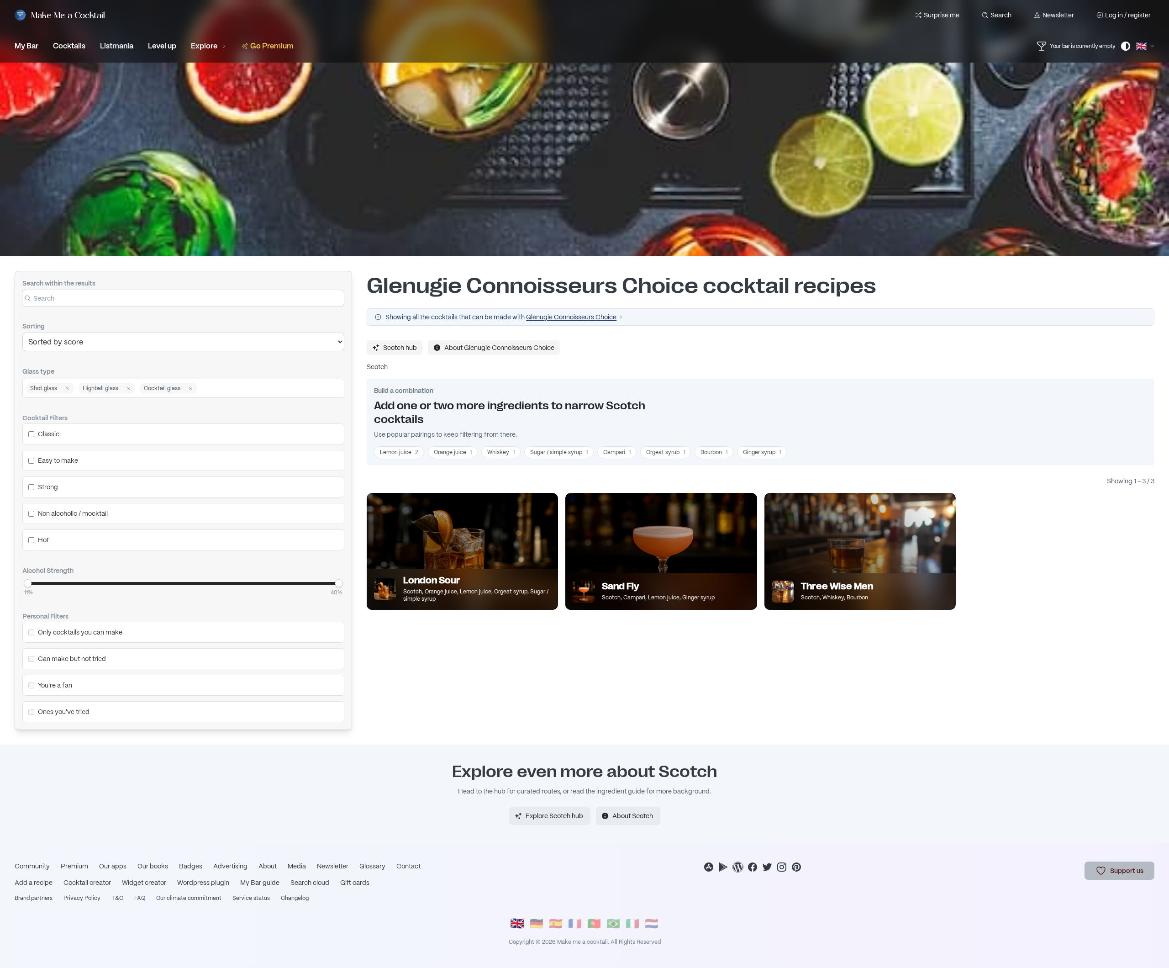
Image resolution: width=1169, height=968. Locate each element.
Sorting (33, 326)
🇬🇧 (517, 923)
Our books (152, 866)
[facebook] (752, 867)
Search (1000, 15)
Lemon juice (399, 452)
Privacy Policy (81, 898)
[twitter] (767, 867)
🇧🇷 (613, 923)
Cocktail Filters (45, 418)
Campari (617, 452)
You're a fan (55, 685)
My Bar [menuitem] (26, 46)
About (267, 866)
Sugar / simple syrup (559, 452)
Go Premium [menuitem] (272, 46)
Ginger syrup (762, 452)
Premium (74, 866)
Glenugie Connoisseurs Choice (571, 317)
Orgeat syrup (665, 452)
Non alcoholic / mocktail (73, 513)
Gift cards (354, 882)
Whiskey (501, 452)
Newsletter (1058, 15)
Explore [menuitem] (204, 46)
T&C (117, 898)
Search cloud (309, 882)
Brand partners (34, 898)
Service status (251, 898)
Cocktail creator (87, 882)
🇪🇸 (556, 923)
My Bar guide (259, 882)
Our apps (112, 866)
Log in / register (1128, 15)
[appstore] (708, 867)
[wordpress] (737, 867)
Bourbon (713, 452)
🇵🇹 (594, 923)
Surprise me (941, 15)
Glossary (372, 866)
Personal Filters (45, 616)
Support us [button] (1126, 871)
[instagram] (781, 867)
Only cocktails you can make (80, 632)
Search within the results (58, 283)
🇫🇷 (575, 923)
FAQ (139, 898)
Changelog (295, 898)
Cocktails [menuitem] (69, 46)
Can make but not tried (72, 659)
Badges (190, 866)
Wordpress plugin (203, 882)
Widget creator (144, 882)
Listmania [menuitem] (116, 46)
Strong (48, 487)
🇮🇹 (632, 923)
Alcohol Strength (48, 570)
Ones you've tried (64, 712)
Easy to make (58, 460)
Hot (43, 540)
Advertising (230, 866)
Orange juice (453, 452)
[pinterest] (796, 867)
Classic (48, 434)
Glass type (38, 371)
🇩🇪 (536, 923)
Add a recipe (34, 882)
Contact (408, 866)
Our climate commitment (188, 898)
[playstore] (723, 867)
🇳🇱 (651, 923)
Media (297, 866)
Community (32, 866)
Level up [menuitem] (162, 46)
